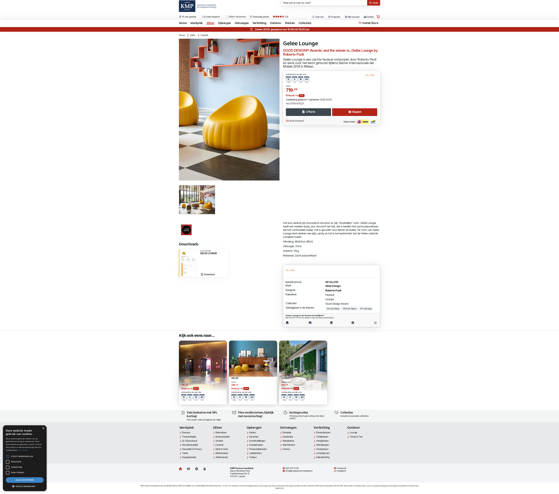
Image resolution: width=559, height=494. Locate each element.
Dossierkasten (256, 444)
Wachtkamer (289, 444)
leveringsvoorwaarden (398, 486)
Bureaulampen (323, 432)
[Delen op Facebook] (310, 323)
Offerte (310, 112)
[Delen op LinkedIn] (331, 323)
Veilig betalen (349, 121)
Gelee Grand (189, 378)
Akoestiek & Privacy (192, 449)
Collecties (305, 23)
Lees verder (23, 450)
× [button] (43, 428)
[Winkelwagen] (378, 17)
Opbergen (224, 23)
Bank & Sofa (221, 449)
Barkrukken (221, 432)
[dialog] (25, 458)
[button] (25, 486)
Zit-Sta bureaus (189, 440)
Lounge (329, 299)
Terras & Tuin (356, 436)
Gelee (234, 378)
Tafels (185, 453)
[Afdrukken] (292, 323)
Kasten (252, 432)
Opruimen (253, 436)
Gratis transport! (296, 120)
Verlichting (259, 23)
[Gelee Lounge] (229, 110)
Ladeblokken (255, 453)
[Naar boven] (196, 469)
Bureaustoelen (222, 436)
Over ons (319, 17)
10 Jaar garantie (189, 16)
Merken (290, 23)
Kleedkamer (288, 440)
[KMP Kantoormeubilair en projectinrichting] (205, 7)
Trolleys (253, 457)
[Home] (180, 469)
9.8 (286, 16)
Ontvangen (242, 23)
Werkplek (196, 23)
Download (209, 274)
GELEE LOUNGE (208, 252)
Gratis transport (212, 16)
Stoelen (219, 440)
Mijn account (353, 17)
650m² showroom (237, 16)
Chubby (286, 378)
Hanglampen (322, 440)
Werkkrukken (221, 453)
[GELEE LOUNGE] (189, 262)
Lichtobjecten (322, 453)
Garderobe (288, 436)
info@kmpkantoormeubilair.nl (298, 471)
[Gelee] (253, 358)
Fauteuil (204, 35)
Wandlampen (322, 444)
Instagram (341, 471)
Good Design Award (336, 303)
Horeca (286, 449)
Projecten (335, 17)
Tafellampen (322, 436)
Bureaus (186, 432)
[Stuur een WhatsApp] (370, 323)
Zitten (210, 23)
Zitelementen (221, 457)
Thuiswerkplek (189, 436)
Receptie (287, 432)
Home (183, 23)
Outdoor (275, 23)
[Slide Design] (371, 76)
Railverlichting (322, 457)
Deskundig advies (260, 16)
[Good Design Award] (186, 230)
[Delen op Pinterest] (352, 323)
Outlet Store (370, 23)
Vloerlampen (322, 449)
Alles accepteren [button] (25, 480)
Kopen (356, 112)
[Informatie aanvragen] (188, 469)
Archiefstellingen (257, 440)
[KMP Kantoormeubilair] (187, 7)
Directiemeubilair (190, 444)
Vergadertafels (189, 457)
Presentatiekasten (258, 449)
